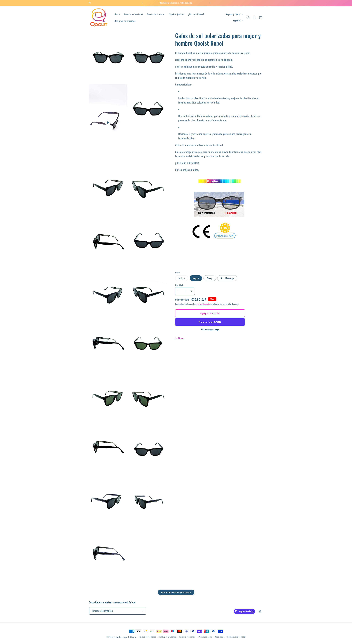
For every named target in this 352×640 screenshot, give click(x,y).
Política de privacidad (167, 636)
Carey (210, 278)
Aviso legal (219, 636)
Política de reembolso (147, 636)
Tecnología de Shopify (127, 637)
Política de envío (205, 636)
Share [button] (180, 338)
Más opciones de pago (210, 329)
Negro (196, 278)
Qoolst (116, 637)
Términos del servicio (187, 636)
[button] (248, 17)
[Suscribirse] (142, 610)
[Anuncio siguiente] (210, 3)
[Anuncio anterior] (142, 3)
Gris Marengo (227, 278)
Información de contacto (236, 636)
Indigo (183, 278)
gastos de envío (203, 304)
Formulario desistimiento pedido (176, 592)
